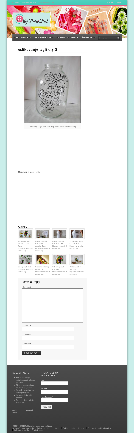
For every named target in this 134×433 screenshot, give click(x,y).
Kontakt (110, 2)
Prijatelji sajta (37, 430)
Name (28, 326)
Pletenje (81, 428)
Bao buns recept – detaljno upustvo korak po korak (25, 380)
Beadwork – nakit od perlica (99, 428)
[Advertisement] (52, 150)
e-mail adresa (47, 397)
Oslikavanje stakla (21, 430)
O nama (120, 2)
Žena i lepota (89, 37)
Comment (27, 287)
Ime (42, 380)
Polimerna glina (43, 428)
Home (17, 2)
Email (28, 334)
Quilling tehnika (69, 428)
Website (27, 343)
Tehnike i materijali (67, 37)
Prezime (44, 388)
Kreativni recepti (44, 37)
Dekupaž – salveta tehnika (23, 428)
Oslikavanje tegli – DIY (29, 2)
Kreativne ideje (23, 37)
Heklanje (56, 428)
